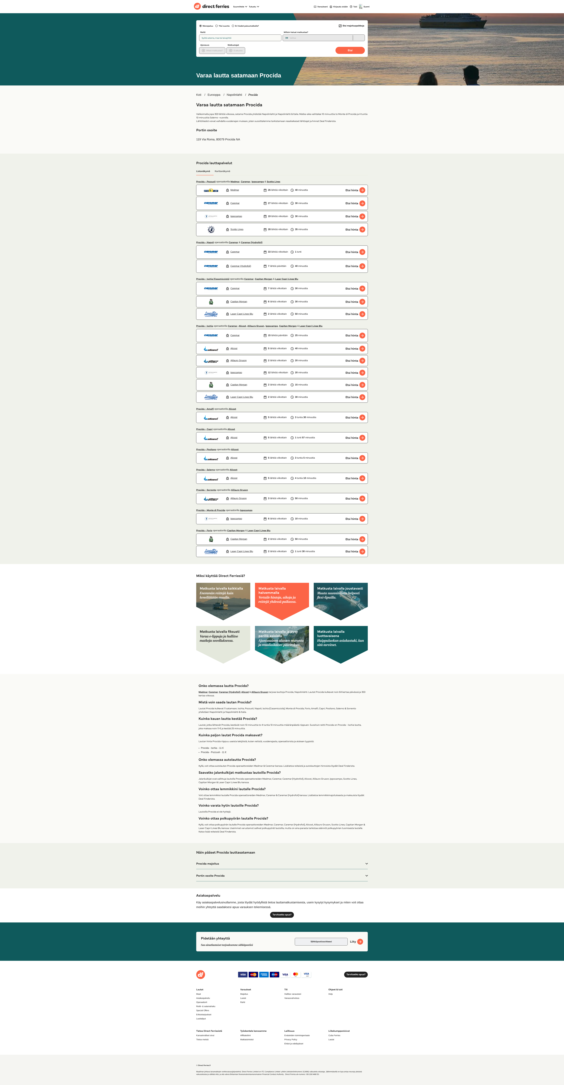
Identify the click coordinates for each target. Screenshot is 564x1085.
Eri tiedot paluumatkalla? (247, 26)
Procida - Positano (206, 449)
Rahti (242, 1002)
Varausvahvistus (291, 998)
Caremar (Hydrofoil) (251, 242)
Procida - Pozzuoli (206, 181)
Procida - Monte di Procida (210, 510)
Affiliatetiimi (245, 1035)
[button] (282, 864)
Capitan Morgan (263, 279)
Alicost (242, 326)
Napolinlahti (234, 94)
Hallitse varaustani (292, 994)
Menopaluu (208, 26)
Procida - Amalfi (205, 409)
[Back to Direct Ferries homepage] (211, 6)
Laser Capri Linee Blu (286, 279)
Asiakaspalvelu (203, 998)
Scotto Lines (273, 181)
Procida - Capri (204, 429)
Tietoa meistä (202, 1039)
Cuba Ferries (334, 1035)
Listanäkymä (203, 171)
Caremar (245, 181)
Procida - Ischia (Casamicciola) (212, 279)
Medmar (235, 181)
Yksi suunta (224, 26)
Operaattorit (201, 1002)
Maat (198, 994)
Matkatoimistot (247, 1039)
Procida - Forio (204, 530)
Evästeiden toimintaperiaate (297, 1035)
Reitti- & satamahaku (205, 1006)
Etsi (350, 50)
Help (330, 994)
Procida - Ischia (204, 326)
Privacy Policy (290, 1039)
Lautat (243, 998)
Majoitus (244, 994)
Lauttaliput (201, 1018)
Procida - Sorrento (206, 490)
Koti (198, 94)
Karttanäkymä (222, 171)
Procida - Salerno (205, 470)
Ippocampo (258, 181)
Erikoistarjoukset (203, 1014)
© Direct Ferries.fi (203, 1065)
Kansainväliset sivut (205, 1035)
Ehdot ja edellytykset (293, 1043)
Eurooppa (214, 94)
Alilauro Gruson (255, 326)
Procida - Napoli (205, 242)
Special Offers (202, 1010)
